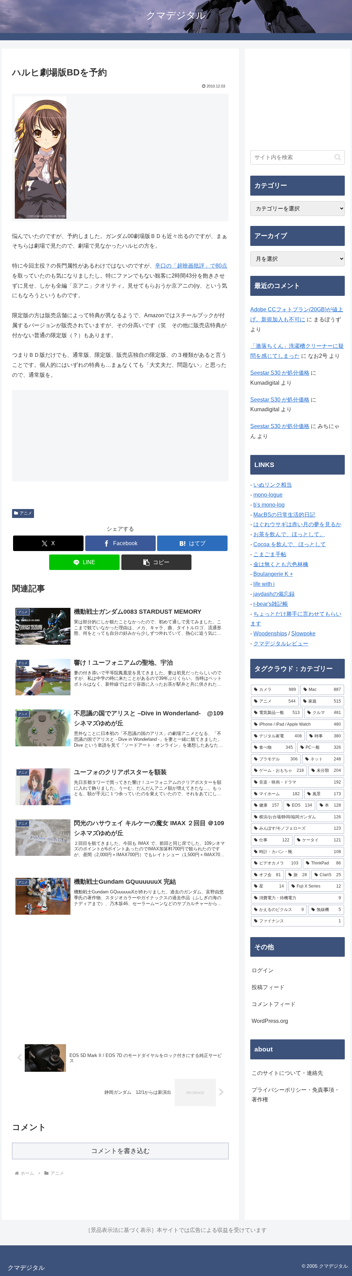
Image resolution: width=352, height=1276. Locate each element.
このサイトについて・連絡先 (287, 1073)
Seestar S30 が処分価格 (279, 373)
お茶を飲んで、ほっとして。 (289, 534)
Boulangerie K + (273, 574)
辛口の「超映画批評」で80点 (191, 266)
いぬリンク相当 (272, 485)
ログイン (263, 970)
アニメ (26, 513)
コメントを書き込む (120, 1150)
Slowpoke (303, 633)
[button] (156, 562)
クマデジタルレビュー (280, 643)
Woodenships (270, 633)
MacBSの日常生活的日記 (284, 515)
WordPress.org (270, 1021)
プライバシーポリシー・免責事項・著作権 (296, 1095)
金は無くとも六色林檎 (280, 564)
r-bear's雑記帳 (270, 604)
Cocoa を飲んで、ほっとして (289, 544)
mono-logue (268, 495)
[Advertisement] (120, 979)
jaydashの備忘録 (274, 594)
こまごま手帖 (269, 554)
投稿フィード (268, 987)
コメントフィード (274, 1004)
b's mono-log (269, 505)
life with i (264, 584)
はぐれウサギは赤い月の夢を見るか (297, 524)
